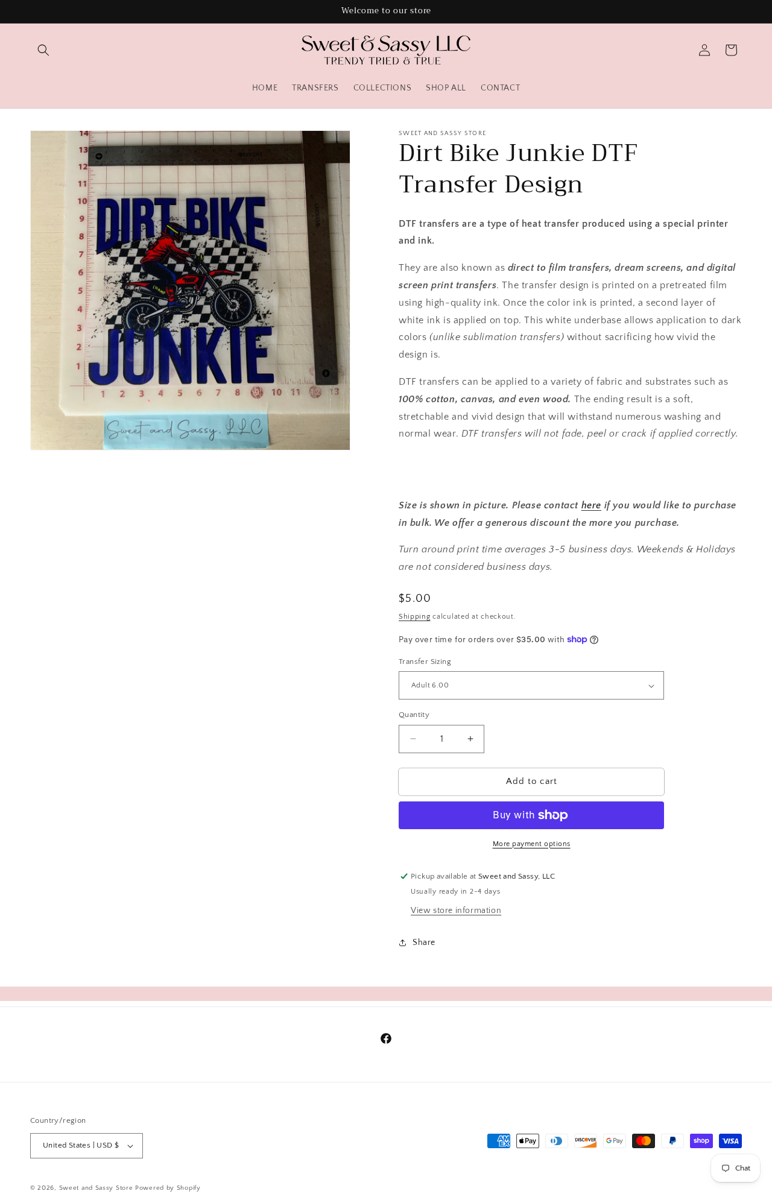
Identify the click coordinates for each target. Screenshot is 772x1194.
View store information (456, 910)
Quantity (414, 714)
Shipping (415, 617)
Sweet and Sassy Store (96, 1188)
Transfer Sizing (425, 661)
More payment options (532, 844)
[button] (43, 50)
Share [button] (424, 942)
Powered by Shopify (168, 1188)
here (591, 505)
